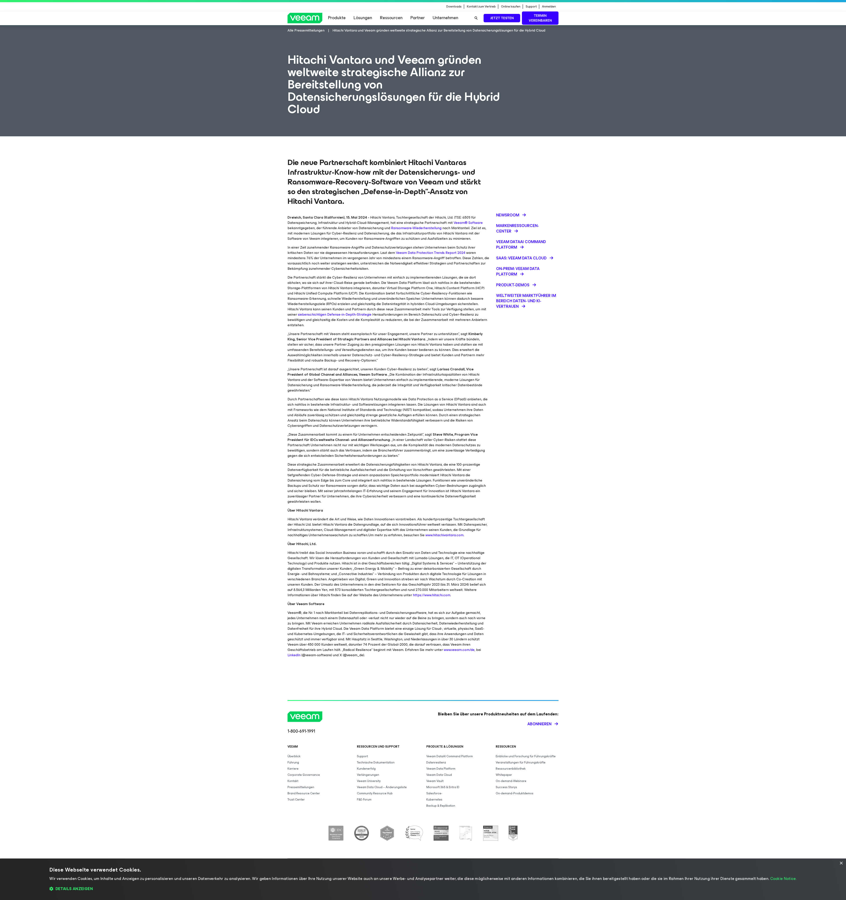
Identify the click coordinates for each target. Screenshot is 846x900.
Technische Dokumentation (376, 762)
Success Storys (506, 787)
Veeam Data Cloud (439, 774)
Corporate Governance (304, 774)
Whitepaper (504, 774)
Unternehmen (445, 17)
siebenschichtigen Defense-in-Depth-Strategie (334, 314)
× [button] (841, 863)
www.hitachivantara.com (444, 535)
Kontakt (293, 781)
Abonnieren (539, 724)
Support (531, 6)
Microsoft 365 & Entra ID (442, 787)
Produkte (337, 17)
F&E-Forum (364, 799)
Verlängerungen (368, 774)
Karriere (293, 768)
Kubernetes (434, 799)
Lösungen (363, 17)
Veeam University (369, 781)
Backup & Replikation (440, 805)
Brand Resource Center (304, 793)
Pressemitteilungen (301, 787)
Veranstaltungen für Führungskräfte (520, 762)
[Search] (476, 18)
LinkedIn (294, 655)
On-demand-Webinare (511, 781)
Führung (293, 762)
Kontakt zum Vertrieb (481, 6)
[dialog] (423, 879)
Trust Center (296, 799)
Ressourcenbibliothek (511, 768)
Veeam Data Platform (440, 768)
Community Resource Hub (375, 793)
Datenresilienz (436, 762)
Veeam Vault (434, 781)
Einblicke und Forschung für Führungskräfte (526, 756)
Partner (417, 17)
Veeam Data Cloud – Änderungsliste (382, 787)
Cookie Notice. (783, 878)
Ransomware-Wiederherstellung (416, 228)
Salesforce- (434, 793)
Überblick (294, 756)
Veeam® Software (468, 223)
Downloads (454, 6)
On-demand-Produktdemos (514, 793)
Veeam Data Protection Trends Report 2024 (430, 253)
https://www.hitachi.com (431, 595)
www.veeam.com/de (459, 650)
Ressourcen (391, 17)
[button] (423, 889)
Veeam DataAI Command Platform (449, 756)
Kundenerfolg (366, 768)
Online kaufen (510, 6)
